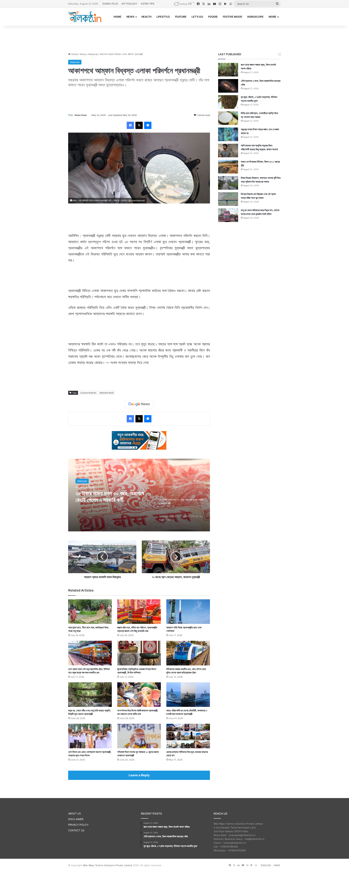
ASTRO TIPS (147, 3)
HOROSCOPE (255, 16)
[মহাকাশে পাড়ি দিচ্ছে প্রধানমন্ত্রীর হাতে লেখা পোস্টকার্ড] (188, 611)
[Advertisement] (174, 37)
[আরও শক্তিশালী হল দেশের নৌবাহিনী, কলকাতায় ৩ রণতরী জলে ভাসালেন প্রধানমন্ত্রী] (188, 694)
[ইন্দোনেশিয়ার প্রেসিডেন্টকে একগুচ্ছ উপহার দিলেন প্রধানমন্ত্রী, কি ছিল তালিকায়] (139, 653)
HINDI (277, 865)
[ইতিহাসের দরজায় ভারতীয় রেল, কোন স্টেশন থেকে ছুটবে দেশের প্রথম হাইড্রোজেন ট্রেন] (188, 653)
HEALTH (146, 16)
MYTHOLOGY (129, 3)
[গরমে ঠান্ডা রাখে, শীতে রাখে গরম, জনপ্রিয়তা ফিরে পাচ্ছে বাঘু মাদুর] (90, 611)
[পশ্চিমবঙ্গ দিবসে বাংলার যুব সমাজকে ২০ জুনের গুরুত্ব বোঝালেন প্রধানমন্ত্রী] (139, 736)
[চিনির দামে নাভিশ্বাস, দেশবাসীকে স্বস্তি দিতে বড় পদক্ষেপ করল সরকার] (228, 118)
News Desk (81, 115)
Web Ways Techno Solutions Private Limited (107, 865)
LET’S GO (197, 16)
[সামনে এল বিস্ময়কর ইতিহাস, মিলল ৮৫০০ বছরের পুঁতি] (228, 166)
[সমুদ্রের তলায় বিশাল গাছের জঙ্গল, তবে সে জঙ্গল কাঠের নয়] (228, 134)
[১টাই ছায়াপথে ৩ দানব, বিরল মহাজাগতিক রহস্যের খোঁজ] (228, 86)
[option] (139, 495)
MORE (272, 16)
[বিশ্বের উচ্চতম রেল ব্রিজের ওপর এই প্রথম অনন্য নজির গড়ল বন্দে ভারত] (228, 199)
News (83, 54)
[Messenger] (147, 125)
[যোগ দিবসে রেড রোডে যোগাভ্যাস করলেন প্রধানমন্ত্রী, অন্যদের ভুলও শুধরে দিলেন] (90, 736)
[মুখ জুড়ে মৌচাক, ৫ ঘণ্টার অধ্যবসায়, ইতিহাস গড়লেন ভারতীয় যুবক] (228, 102)
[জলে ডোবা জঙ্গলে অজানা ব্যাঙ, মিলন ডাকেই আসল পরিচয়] (228, 69)
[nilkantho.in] (84, 16)
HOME (117, 16)
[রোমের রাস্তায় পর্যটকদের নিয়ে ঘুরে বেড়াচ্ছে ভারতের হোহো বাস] (188, 736)
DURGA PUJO (110, 3)
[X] (139, 125)
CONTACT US (76, 830)
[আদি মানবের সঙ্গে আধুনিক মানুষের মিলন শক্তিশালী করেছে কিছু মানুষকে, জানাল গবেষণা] (228, 150)
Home (74, 54)
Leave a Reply (139, 775)
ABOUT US (74, 813)
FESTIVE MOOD (232, 16)
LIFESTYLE (163, 16)
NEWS (130, 16)
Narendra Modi (107, 392)
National (93, 54)
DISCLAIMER (75, 819)
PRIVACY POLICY (78, 824)
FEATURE (180, 16)
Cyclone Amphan (88, 392)
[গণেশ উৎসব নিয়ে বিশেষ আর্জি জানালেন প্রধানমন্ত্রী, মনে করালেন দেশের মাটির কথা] (139, 694)
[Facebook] (130, 125)
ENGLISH (266, 865)
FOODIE (213, 16)
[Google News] (139, 404)
